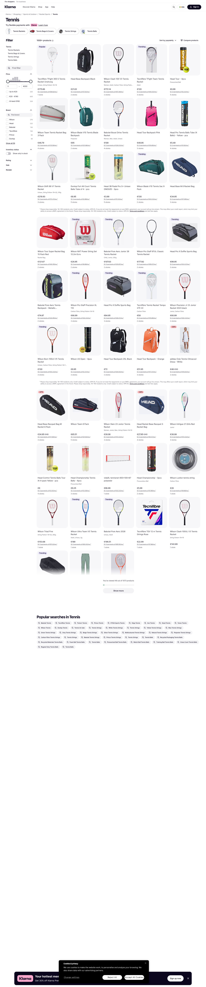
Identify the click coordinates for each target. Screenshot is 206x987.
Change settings (71, 977)
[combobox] (168, 40)
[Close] (145, 963)
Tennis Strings (13, 57)
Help (53, 7)
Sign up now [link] (175, 978)
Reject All (112, 977)
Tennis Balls (12, 60)
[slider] (8, 81)
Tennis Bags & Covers (16, 53)
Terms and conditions (137, 211)
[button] (181, 7)
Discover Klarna (29, 7)
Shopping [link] (17, 14)
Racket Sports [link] (44, 14)
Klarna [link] (8, 14)
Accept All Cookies (134, 977)
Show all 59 (10, 143)
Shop (40, 7)
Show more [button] (118, 590)
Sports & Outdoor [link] (30, 14)
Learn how (43, 25)
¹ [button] (47, 92)
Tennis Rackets (14, 50)
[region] (104, 971)
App (46, 7)
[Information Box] (52, 40)
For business (21, 2)
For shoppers (10, 2)
